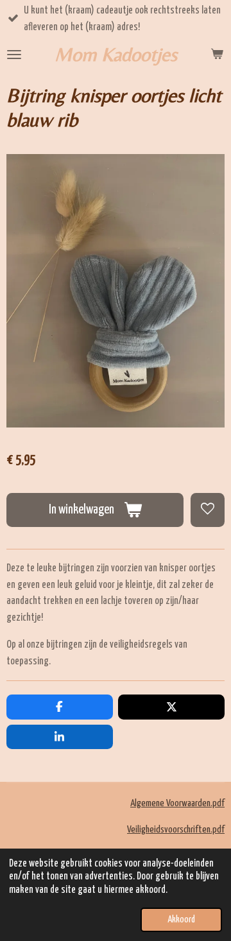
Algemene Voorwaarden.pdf (177, 803)
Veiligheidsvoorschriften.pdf (176, 829)
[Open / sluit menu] (14, 55)
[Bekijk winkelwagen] (217, 55)
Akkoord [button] (181, 919)
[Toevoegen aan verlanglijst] (208, 510)
